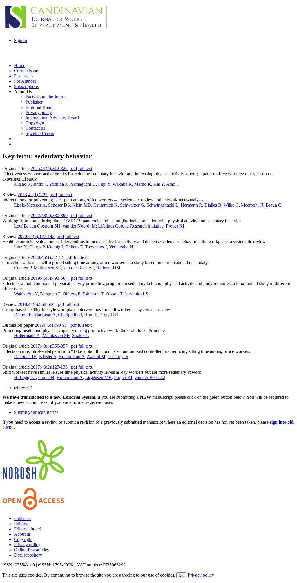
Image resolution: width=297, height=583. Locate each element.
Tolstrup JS (118, 356)
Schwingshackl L (162, 205)
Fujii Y (104, 184)
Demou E (23, 314)
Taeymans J (96, 246)
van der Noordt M (79, 225)
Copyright (23, 539)
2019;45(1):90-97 (51, 325)
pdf (73, 168)
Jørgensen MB (98, 377)
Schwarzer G (132, 205)
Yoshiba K (58, 184)
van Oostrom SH (44, 225)
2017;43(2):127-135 (49, 366)
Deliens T (74, 246)
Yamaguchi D (83, 184)
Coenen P (22, 267)
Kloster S (47, 356)
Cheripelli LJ (70, 314)
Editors (20, 523)
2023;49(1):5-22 (33, 194)
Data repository (28, 555)
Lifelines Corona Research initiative (131, 225)
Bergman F (50, 293)
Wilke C (231, 205)
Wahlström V (26, 293)
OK (181, 575)
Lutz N (20, 246)
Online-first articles (31, 549)
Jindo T (40, 184)
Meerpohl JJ (252, 205)
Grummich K (105, 205)
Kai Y (158, 184)
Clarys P (36, 246)
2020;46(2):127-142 (36, 236)
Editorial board (27, 528)
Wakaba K (122, 184)
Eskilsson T (93, 293)
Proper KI (175, 225)
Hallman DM (108, 267)
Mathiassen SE (47, 267)
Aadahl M (96, 356)
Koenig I (55, 246)
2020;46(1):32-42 (47, 257)
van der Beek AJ (78, 267)
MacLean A (45, 314)
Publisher (22, 518)
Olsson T (114, 293)
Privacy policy (27, 544)
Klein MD (81, 205)
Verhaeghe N (121, 246)
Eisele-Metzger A (30, 205)
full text (85, 168)
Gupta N (46, 377)
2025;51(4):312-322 (49, 168)
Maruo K (142, 184)
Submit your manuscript (36, 412)
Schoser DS (59, 205)
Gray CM (109, 314)
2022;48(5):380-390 (49, 215)
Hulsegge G (25, 377)
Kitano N (22, 184)
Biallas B (212, 205)
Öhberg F (71, 293)
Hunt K (91, 314)
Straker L (80, 335)
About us (22, 534)
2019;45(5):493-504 (49, 278)
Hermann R (191, 205)
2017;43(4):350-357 (49, 346)
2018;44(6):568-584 (36, 304)
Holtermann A (27, 335)
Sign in (20, 40)
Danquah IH (25, 356)
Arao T (172, 184)
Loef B (20, 225)
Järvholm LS (136, 293)
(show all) (23, 387)
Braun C (273, 205)
